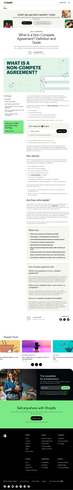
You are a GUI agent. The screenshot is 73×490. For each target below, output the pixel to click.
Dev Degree (61, 443)
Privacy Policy (63, 394)
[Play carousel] (36, 364)
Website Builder (62, 465)
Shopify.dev (61, 438)
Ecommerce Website (63, 467)
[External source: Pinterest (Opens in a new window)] (29, 486)
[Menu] (69, 2)
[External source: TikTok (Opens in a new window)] (21, 486)
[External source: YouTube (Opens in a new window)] (13, 486)
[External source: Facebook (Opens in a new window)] (5, 486)
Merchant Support (46, 438)
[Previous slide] (32, 364)
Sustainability (45, 462)
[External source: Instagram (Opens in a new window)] (17, 486)
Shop (26, 462)
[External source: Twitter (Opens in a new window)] (9, 486)
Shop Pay (28, 465)
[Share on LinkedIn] (68, 319)
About (27, 438)
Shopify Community (47, 448)
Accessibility (45, 467)
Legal (26, 448)
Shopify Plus (28, 467)
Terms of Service (24, 481)
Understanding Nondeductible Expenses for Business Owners (47, 239)
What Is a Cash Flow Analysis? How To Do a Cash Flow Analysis (47, 254)
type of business (35, 175)
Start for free (62, 2)
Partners (27, 443)
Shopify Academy (46, 446)
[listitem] (36, 351)
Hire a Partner (45, 443)
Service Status (29, 451)
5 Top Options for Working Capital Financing (42, 242)
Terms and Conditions (51, 394)
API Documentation (63, 441)
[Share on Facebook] (60, 319)
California (54, 205)
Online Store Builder (63, 462)
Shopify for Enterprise (31, 470)
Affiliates (27, 446)
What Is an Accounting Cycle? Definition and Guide (44, 234)
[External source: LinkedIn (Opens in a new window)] (25, 486)
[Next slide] (40, 364)
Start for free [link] (61, 131)
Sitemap (44, 481)
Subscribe (65, 387)
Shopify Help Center (47, 441)
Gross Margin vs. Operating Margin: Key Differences (44, 236)
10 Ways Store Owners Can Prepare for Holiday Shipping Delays (47, 252)
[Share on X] (64, 319)
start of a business (52, 105)
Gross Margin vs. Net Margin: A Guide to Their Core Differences (47, 257)
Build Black (45, 465)
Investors (27, 441)
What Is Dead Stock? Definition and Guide (41, 245)
